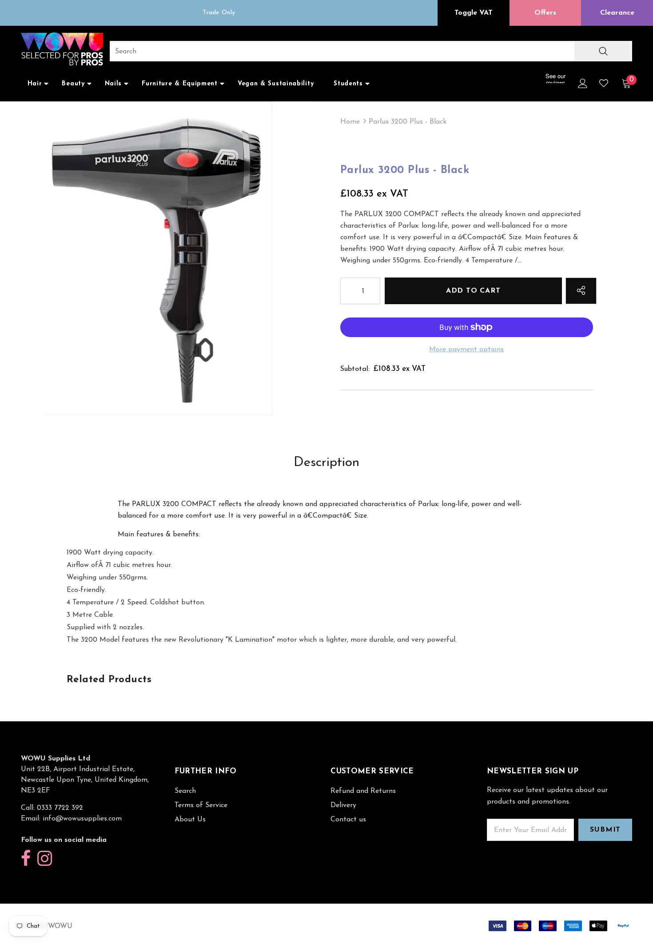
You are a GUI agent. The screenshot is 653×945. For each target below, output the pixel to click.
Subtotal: (355, 369)
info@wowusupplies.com (82, 818)
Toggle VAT (473, 12)
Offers (545, 12)
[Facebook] (26, 859)
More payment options (466, 349)
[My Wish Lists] (604, 83)
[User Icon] (583, 83)
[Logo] (62, 50)
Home (350, 121)
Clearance (617, 12)
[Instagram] (44, 859)
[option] (157, 258)
